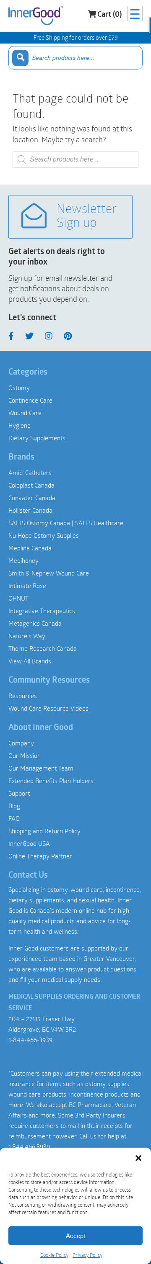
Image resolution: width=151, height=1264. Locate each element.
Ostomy (19, 387)
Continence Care (30, 400)
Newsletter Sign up (87, 216)
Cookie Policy (54, 1254)
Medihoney (23, 560)
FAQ (14, 818)
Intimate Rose (27, 585)
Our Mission (24, 755)
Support (19, 793)
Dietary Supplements (36, 438)
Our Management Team (40, 768)
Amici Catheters (30, 472)
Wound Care (25, 412)
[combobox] (75, 57)
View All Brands (29, 661)
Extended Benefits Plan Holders (51, 780)
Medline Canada (30, 548)
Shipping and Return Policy (44, 831)
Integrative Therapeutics (41, 610)
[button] (138, 1158)
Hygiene (19, 425)
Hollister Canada (30, 510)
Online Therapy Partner (40, 856)
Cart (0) (109, 15)
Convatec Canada (31, 497)
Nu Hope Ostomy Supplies (43, 535)
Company (21, 743)
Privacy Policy (87, 1254)
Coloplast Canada (31, 485)
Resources (22, 695)
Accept (75, 1235)
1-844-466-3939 (30, 1039)
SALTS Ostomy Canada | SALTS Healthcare (65, 523)
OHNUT (18, 598)
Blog (14, 806)
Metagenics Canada (35, 623)
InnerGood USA (29, 843)
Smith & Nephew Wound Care (48, 573)
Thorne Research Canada (42, 648)
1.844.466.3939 (28, 1146)
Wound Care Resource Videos (48, 708)
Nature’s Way (26, 636)
